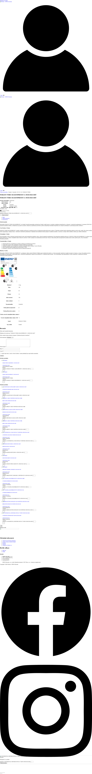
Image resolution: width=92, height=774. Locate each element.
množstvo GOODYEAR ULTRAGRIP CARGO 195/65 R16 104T (16, 395)
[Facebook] (46, 657)
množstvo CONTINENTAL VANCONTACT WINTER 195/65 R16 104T (17, 440)
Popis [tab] (4, 217)
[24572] (4, 382)
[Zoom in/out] (0, 772)
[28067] (4, 442)
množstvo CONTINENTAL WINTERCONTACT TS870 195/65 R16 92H (18, 521)
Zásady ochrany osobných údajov (9, 541)
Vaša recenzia (3, 346)
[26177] (4, 523)
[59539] (4, 477)
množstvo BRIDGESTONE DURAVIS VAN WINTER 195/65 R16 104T (17, 509)
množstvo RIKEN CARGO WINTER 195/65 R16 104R (14, 406)
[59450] (4, 511)
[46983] (4, 397)
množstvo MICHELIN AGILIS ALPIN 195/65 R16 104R (14, 417)
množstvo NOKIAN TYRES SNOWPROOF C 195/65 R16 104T (16, 380)
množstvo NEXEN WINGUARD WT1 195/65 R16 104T (14, 463)
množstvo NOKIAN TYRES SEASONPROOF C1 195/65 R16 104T (14, 213)
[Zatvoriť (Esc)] (4, 772)
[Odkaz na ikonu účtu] (46, 93)
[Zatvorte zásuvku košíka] (1, 526)
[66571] (4, 408)
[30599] (4, 419)
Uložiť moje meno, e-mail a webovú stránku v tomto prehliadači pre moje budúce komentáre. (20, 353)
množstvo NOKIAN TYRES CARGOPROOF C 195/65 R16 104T (16, 368)
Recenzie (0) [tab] (5, 219)
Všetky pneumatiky (4, 192)
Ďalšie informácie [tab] (6, 218)
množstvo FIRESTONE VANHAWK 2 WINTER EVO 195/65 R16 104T (17, 475)
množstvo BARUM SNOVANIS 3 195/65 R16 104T (13, 452)
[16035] (4, 431)
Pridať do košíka (4, 763)
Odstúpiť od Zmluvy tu (7, 545)
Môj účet (4, 550)
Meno (1, 348)
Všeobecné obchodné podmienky (9, 540)
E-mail (1, 351)
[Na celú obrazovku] (1, 772)
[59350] (4, 465)
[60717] (4, 500)
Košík (4, 551)
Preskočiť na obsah (4, 0)
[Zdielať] (3, 772)
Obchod (4, 544)
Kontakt (4, 543)
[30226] (4, 488)
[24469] (4, 454)
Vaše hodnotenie (3, 337)
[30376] (4, 370)
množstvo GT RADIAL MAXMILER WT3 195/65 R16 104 (15, 498)
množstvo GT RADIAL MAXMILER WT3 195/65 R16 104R (15, 486)
